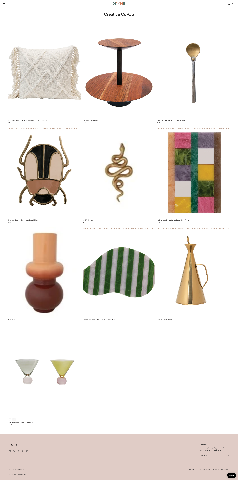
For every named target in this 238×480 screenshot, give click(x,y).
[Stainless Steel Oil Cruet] (193, 272)
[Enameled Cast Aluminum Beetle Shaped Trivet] (44, 172)
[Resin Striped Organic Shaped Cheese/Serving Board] (119, 272)
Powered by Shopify (22, 474)
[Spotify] (27, 450)
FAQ (196, 469)
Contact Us (191, 469)
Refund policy (225, 469)
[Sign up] (228, 456)
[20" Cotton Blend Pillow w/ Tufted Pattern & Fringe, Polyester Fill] (44, 73)
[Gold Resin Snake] (119, 172)
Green (10, 419)
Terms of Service (215, 469)
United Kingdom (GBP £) (15, 469)
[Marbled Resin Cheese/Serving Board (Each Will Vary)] (193, 172)
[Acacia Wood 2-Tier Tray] (119, 73)
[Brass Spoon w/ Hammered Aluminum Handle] (193, 73)
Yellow (14, 419)
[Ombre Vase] (44, 272)
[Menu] (4, 3)
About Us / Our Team (204, 469)
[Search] (229, 4)
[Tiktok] (18, 450)
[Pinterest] (22, 450)
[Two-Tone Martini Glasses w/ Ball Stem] (44, 372)
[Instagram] (14, 450)
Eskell (15, 474)
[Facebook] (10, 450)
